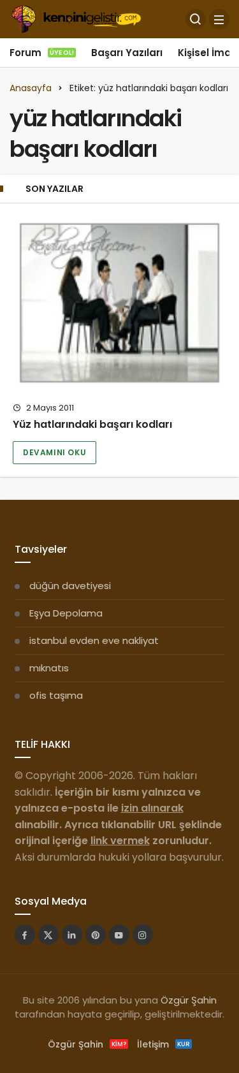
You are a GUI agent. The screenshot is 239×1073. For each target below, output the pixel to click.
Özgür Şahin (189, 1000)
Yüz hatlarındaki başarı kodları (92, 424)
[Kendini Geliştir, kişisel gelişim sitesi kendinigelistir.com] (76, 18)
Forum (42, 52)
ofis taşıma (56, 695)
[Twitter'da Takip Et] (48, 934)
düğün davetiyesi (70, 585)
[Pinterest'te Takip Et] (95, 934)
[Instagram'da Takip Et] (143, 934)
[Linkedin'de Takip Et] (72, 934)
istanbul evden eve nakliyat (94, 640)
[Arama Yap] (195, 19)
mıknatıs (49, 668)
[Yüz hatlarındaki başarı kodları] (119, 303)
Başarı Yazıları (127, 52)
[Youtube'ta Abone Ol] (119, 934)
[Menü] (219, 19)
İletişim (163, 1044)
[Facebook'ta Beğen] (25, 934)
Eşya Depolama (66, 613)
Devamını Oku (54, 452)
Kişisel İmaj (206, 52)
